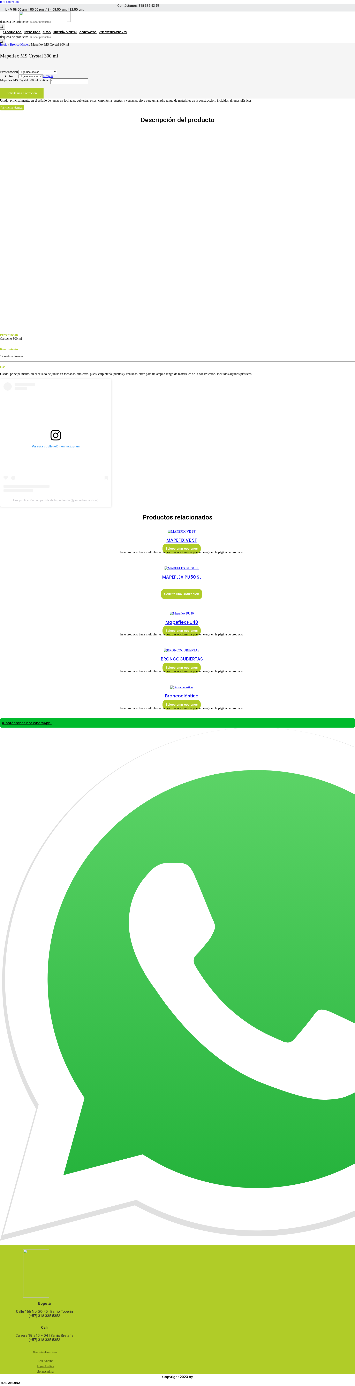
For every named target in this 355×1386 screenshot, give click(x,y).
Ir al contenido (9, 1)
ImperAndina (45, 1366)
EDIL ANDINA (10, 1382)
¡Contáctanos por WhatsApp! (27, 723)
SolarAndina (45, 1371)
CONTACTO (88, 32)
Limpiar (48, 76)
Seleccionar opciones (182, 548)
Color (9, 76)
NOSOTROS (32, 32)
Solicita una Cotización (22, 93)
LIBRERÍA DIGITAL (65, 32)
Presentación (9, 72)
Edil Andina (45, 1361)
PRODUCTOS (12, 32)
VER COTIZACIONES (113, 32)
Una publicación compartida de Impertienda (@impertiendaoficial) (55, 500)
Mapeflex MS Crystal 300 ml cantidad (25, 80)
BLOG (47, 32)
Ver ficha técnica (12, 107)
